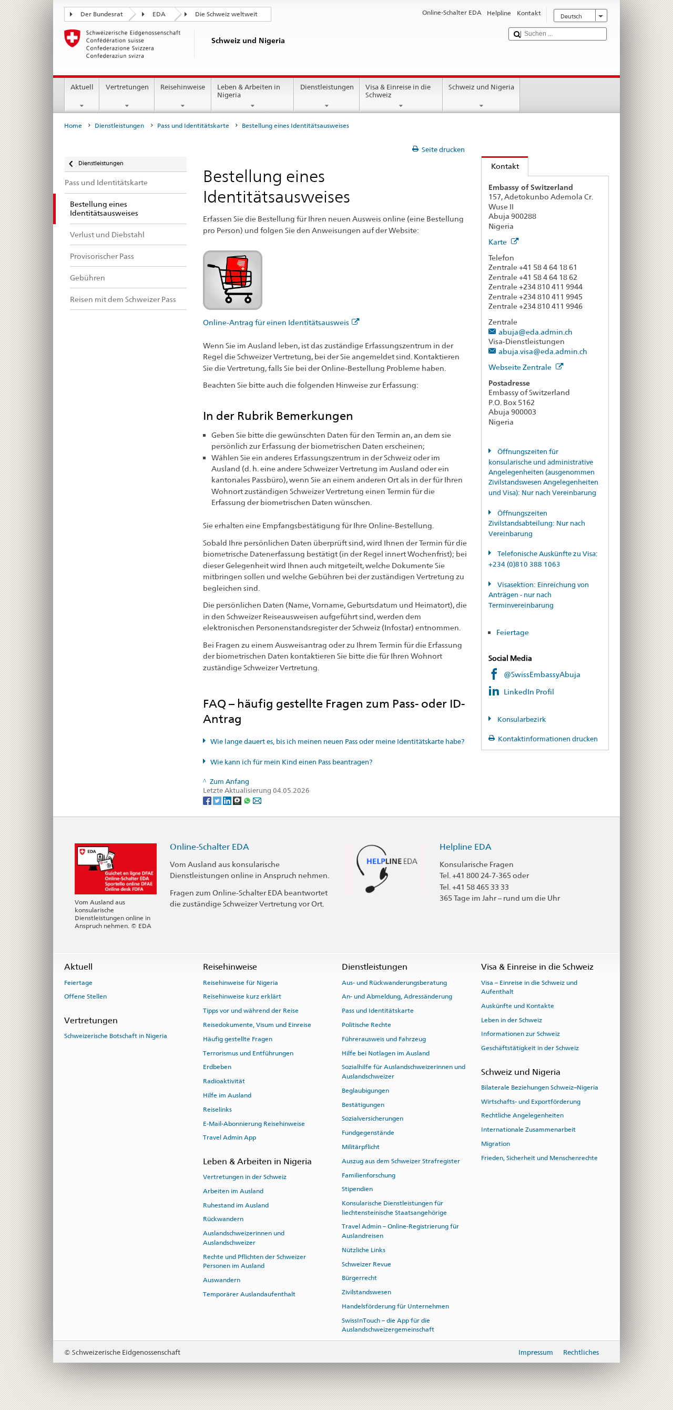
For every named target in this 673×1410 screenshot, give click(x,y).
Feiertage (512, 632)
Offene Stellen (85, 996)
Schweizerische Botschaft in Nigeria (115, 1036)
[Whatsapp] (248, 800)
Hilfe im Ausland (227, 1095)
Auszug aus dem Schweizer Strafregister (401, 1161)
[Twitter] (218, 800)
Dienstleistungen (327, 87)
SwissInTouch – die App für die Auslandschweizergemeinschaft (388, 1325)
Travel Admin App (229, 1137)
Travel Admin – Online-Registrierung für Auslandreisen (400, 1231)
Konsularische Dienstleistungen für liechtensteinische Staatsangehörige (394, 1208)
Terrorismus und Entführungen (248, 1052)
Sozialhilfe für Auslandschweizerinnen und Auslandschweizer (403, 1071)
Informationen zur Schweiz (520, 1034)
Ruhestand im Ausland (236, 1204)
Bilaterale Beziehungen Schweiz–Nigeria (539, 1087)
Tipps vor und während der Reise (251, 1010)
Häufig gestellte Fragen (237, 1039)
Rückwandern (223, 1219)
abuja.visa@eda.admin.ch (542, 351)
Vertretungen (127, 87)
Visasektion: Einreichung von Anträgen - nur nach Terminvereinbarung (538, 595)
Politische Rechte (366, 1025)
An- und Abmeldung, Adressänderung (397, 996)
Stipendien (357, 1189)
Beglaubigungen (365, 1090)
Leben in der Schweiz (511, 1019)
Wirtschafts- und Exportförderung (530, 1101)
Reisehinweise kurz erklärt (242, 996)
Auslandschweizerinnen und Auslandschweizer (243, 1238)
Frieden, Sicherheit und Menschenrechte (539, 1158)
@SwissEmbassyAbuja (542, 674)
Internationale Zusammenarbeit (528, 1129)
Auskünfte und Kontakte (517, 1006)
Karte (498, 241)
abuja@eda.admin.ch (535, 331)
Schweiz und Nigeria (481, 87)
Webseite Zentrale (520, 366)
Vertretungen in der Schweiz (245, 1177)
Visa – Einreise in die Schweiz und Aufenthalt (529, 987)
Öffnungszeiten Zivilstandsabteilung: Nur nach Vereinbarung (536, 523)
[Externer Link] (232, 280)
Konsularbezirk (521, 719)
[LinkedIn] (228, 800)
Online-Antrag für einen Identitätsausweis (276, 322)
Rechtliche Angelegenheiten (522, 1115)
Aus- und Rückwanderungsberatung (394, 982)
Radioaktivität (224, 1081)
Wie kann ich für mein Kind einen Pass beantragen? (291, 762)
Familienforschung (368, 1175)
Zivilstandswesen (366, 1292)
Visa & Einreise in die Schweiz (398, 91)
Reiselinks (217, 1109)
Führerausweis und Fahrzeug (384, 1039)
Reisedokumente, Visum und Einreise (257, 1025)
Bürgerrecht (359, 1278)
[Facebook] (208, 800)
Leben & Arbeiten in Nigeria (248, 91)
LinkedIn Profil (530, 691)
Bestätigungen (363, 1104)
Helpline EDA (466, 847)
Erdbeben (217, 1067)
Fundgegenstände (368, 1132)
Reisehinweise (182, 87)
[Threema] (238, 800)
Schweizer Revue (366, 1263)
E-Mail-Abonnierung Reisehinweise (254, 1123)
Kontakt (500, 166)
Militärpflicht (361, 1147)
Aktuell (82, 87)
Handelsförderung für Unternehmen (395, 1306)
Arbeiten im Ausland (233, 1191)
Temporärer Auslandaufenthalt (249, 1293)
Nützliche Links (363, 1250)
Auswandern (221, 1280)
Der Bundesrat (101, 14)
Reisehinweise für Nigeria (240, 982)
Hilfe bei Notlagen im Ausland (386, 1052)
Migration (495, 1143)
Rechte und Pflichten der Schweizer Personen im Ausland (254, 1261)
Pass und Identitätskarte (193, 125)
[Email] (257, 800)
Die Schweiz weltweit (226, 14)
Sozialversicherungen (372, 1118)
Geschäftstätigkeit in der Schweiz (530, 1048)
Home (73, 125)
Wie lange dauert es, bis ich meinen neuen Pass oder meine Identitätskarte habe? (337, 742)
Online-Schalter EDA (209, 847)
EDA (159, 14)
